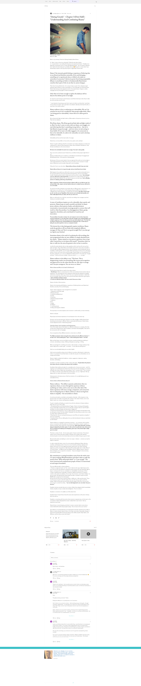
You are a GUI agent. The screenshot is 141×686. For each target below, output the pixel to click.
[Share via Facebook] (50, 517)
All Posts (46, 5)
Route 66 (48, 531)
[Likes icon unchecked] (53, 568)
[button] (95, 5)
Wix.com (60, 682)
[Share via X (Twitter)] (53, 517)
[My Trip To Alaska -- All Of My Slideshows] (70, 533)
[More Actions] (90, 563)
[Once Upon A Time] (88, 533)
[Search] (96, 2)
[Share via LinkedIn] (56, 517)
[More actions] (90, 13)
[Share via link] (58, 517)
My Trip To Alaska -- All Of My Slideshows (70, 541)
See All (95, 527)
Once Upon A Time (85, 540)
